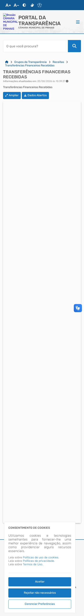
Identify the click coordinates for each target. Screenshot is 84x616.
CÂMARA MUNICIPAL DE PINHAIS (36, 27)
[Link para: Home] (6, 62)
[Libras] (32, 5)
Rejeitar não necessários (40, 592)
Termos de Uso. (33, 564)
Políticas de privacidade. (39, 561)
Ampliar (14, 95)
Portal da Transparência (39, 20)
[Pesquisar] (74, 46)
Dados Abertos (37, 95)
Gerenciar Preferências (40, 604)
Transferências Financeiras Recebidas (29, 65)
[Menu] (78, 22)
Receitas (58, 62)
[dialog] (39, 567)
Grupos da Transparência (30, 62)
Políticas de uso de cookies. (41, 557)
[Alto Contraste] (24, 5)
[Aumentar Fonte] (8, 5)
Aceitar (39, 581)
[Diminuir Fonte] (16, 5)
